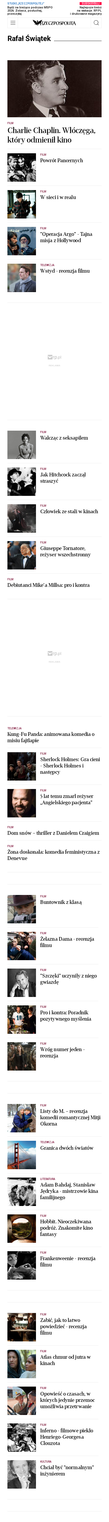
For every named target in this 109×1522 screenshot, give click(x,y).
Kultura (45, 1461)
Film (10, 123)
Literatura (47, 1179)
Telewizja (47, 265)
